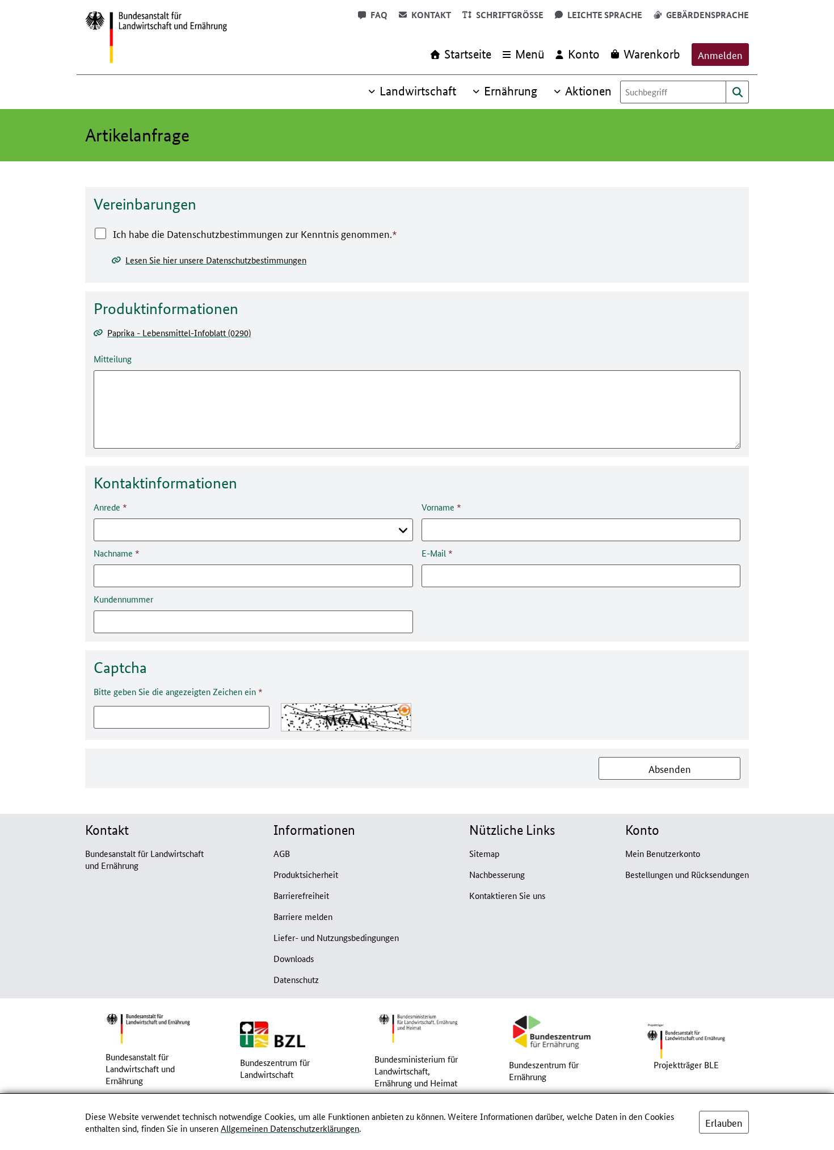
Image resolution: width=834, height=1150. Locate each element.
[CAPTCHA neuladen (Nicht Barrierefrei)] (404, 710)
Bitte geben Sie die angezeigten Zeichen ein (175, 691)
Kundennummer (123, 599)
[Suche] (737, 92)
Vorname (438, 507)
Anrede (107, 507)
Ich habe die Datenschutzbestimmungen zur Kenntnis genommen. (252, 233)
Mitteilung (113, 359)
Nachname (113, 553)
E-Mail (434, 553)
